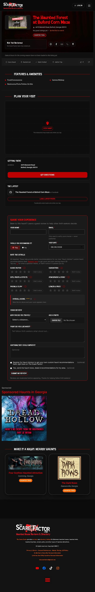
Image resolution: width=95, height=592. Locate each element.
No (25, 247)
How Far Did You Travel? (20, 315)
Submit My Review (19, 373)
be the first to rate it (57, 30)
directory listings (45, 539)
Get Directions (47, 175)
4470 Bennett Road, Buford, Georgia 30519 (50, 27)
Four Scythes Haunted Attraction (26, 472)
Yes (16, 247)
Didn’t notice (37, 272)
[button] (47, 580)
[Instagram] (58, 568)
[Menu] (89, 5)
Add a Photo (54, 315)
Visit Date (53, 243)
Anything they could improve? (22, 345)
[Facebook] (56, 44)
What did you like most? (20, 327)
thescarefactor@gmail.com (47, 560)
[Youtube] (37, 568)
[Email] (62, 44)
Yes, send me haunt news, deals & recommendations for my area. (43, 368)
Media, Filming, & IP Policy (60, 550)
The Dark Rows (69, 483)
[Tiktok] (51, 568)
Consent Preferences (44, 550)
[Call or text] (67, 44)
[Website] (50, 44)
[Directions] (73, 44)
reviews (35, 539)
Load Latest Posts (47, 199)
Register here (33, 261)
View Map (47, 128)
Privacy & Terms (32, 550)
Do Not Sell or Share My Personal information (47, 553)
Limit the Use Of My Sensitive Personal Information (47, 555)
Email (52, 228)
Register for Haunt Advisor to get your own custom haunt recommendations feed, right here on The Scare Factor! (49, 363)
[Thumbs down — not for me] (88, 62)
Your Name (15, 228)
